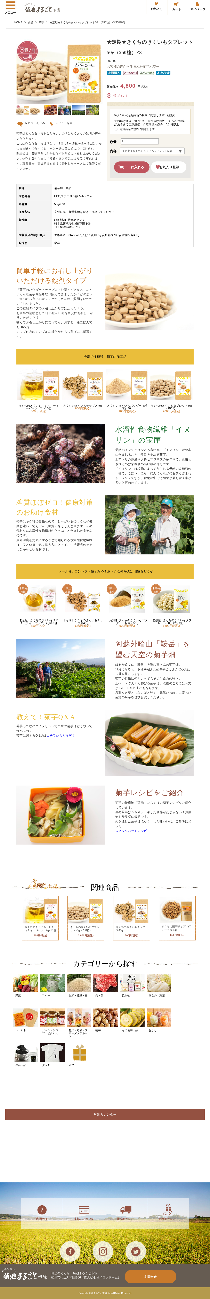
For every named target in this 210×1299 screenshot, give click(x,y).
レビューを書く (65, 123)
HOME (18, 22)
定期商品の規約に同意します (137, 129)
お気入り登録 (169, 167)
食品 (30, 22)
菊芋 (41, 22)
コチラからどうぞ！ (61, 735)
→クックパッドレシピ (131, 830)
